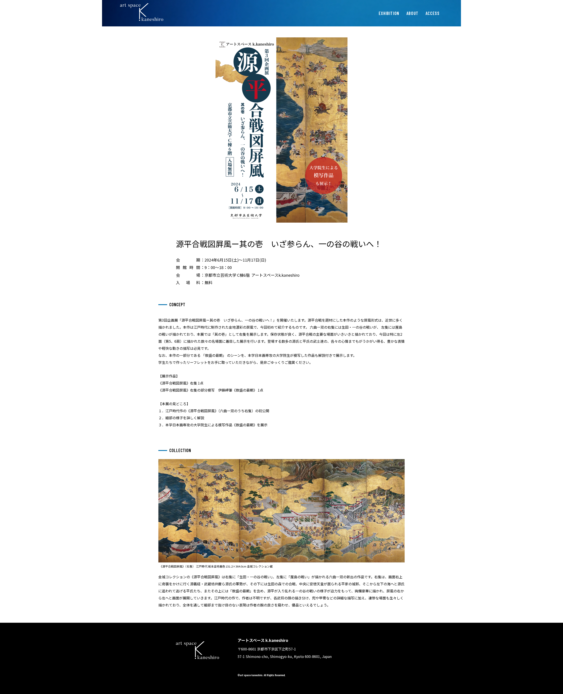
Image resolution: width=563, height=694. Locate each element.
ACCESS (433, 13)
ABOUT (412, 13)
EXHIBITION (389, 13)
